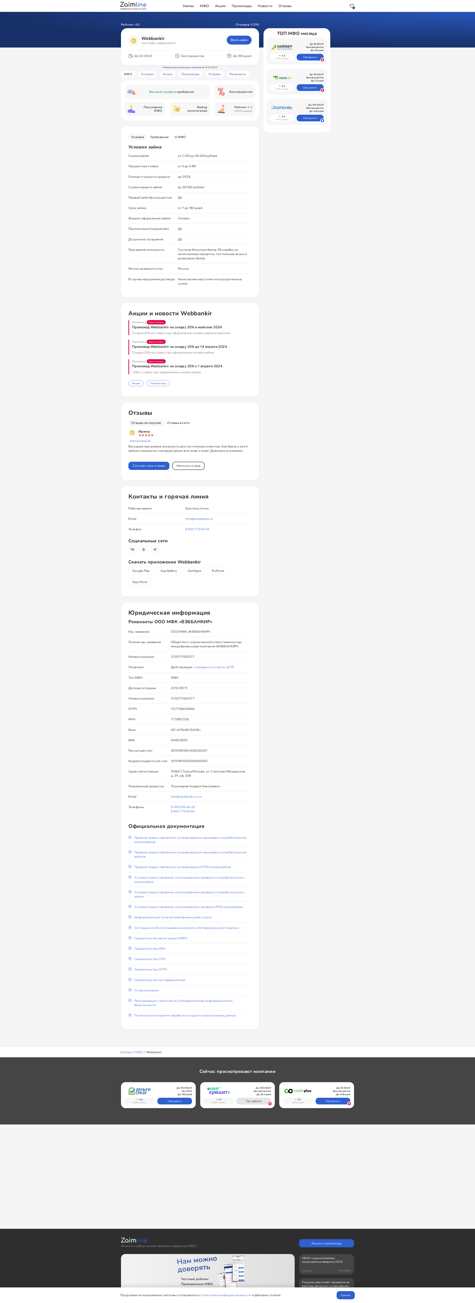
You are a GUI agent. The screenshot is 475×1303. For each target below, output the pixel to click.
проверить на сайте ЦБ (213, 667)
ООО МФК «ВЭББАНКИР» (158, 43)
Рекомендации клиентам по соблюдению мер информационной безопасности (183, 1003)
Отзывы (284, 6)
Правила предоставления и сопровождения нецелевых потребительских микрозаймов (190, 840)
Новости (265, 6)
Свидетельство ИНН (150, 948)
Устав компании (146, 990)
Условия (147, 74)
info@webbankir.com (186, 796)
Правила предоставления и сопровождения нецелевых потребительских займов (190, 854)
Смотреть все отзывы (148, 465)
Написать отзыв (188, 465)
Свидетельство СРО (150, 959)
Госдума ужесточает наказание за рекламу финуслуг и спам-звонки (325, 1284)
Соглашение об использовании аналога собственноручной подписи (186, 928)
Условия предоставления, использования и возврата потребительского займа (189, 894)
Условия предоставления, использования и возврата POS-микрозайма (188, 907)
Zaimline (126, 1052)
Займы (188, 6)
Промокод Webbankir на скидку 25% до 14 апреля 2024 (179, 346)
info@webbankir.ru (199, 519)
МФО (204, 6)
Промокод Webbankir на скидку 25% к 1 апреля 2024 (177, 366)
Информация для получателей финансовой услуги (173, 917)
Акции (220, 6)
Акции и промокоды (326, 1243)
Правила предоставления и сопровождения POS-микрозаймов (182, 867)
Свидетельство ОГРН (150, 969)
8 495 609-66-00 (183, 807)
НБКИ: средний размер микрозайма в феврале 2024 (322, 1259)
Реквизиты (238, 74)
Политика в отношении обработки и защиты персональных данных (185, 1015)
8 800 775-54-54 (197, 529)
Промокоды (242, 6)
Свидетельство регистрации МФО (160, 938)
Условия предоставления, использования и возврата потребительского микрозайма (189, 880)
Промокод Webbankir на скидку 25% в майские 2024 (177, 327)
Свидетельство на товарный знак (159, 980)
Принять (346, 1295)
